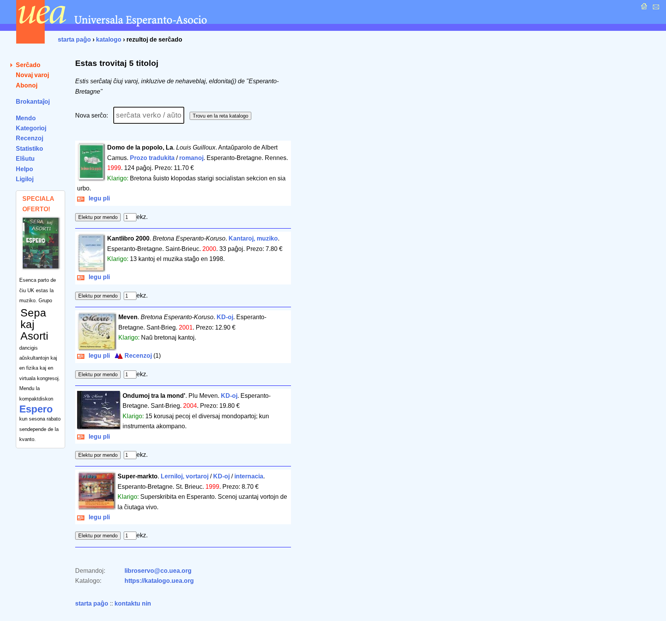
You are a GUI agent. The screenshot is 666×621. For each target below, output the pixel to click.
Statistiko (29, 148)
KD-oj (225, 317)
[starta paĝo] (643, 8)
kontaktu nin (132, 603)
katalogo (108, 39)
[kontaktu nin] (655, 8)
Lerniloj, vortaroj (185, 476)
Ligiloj (25, 179)
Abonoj (26, 85)
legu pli (98, 198)
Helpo (24, 169)
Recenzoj (29, 138)
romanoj (191, 158)
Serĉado (28, 65)
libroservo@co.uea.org (158, 570)
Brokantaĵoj (33, 101)
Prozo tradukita (152, 158)
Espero (36, 409)
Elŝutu (25, 158)
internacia (248, 476)
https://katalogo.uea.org (159, 580)
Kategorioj (31, 128)
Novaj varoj (32, 75)
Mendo (26, 118)
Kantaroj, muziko (253, 238)
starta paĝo (74, 39)
